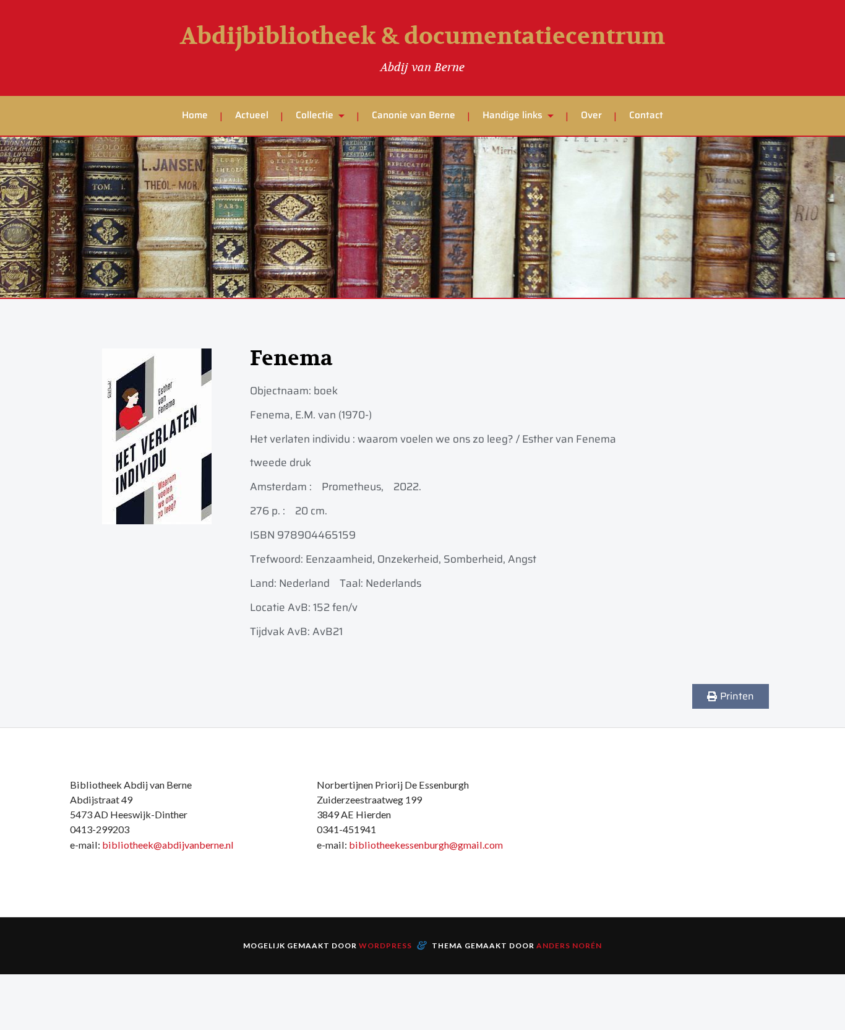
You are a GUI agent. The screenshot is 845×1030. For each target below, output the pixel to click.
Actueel (251, 115)
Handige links (513, 115)
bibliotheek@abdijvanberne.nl (168, 844)
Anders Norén (569, 945)
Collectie (314, 115)
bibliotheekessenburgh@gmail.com (426, 844)
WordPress (385, 945)
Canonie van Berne (413, 115)
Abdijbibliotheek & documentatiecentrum (422, 36)
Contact (646, 115)
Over (591, 115)
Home (195, 115)
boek (326, 391)
